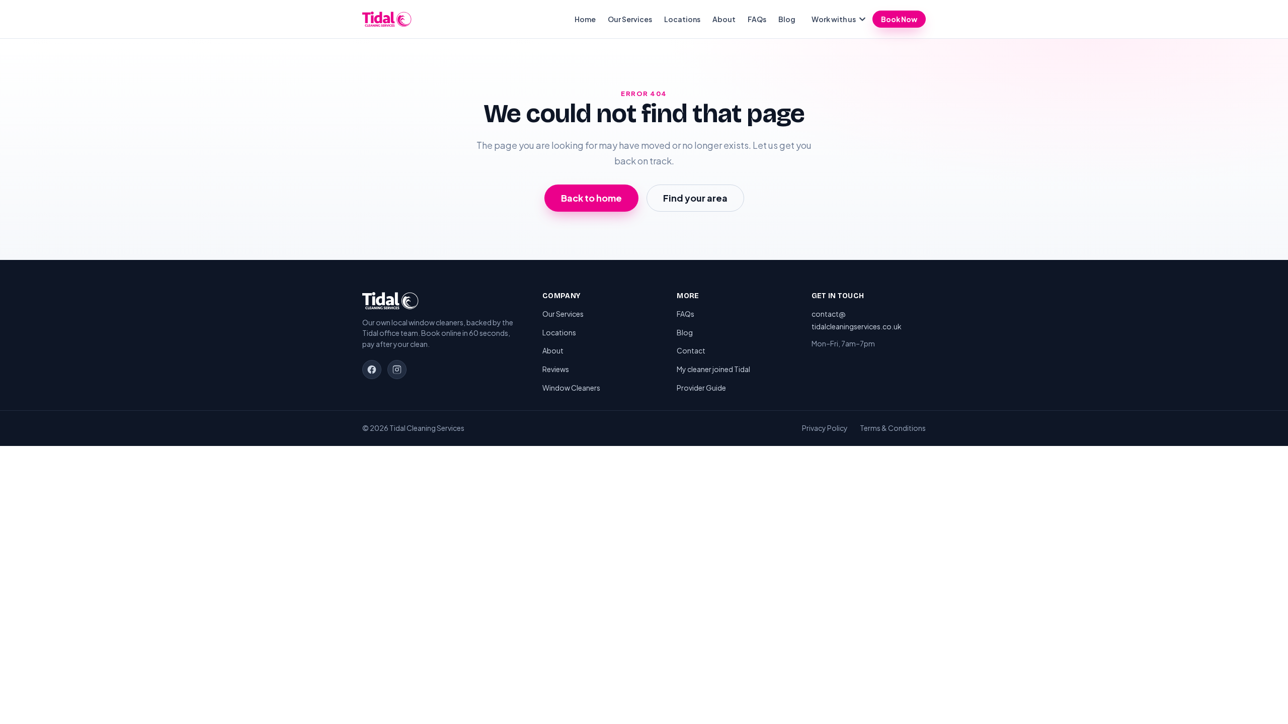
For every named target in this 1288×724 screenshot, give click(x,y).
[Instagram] (397, 369)
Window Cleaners (571, 387)
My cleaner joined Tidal (713, 369)
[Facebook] (371, 369)
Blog (786, 19)
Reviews (555, 369)
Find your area (695, 198)
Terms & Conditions (893, 427)
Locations (682, 19)
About (724, 19)
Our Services (630, 19)
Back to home (591, 198)
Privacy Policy (825, 427)
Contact (691, 350)
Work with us (834, 19)
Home (585, 19)
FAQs (757, 19)
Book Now (899, 19)
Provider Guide (701, 387)
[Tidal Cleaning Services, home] (387, 19)
